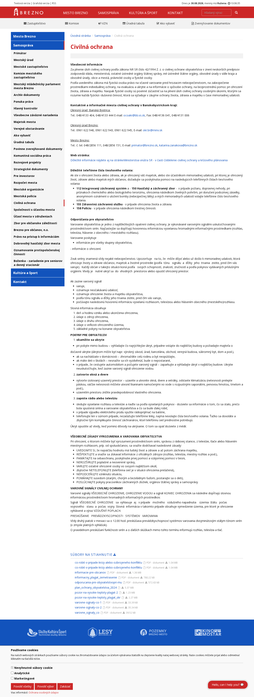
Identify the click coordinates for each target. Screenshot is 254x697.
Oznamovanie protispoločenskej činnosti (37, 252)
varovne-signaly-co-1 (88, 602)
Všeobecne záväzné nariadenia (36, 115)
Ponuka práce (23, 101)
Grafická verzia (41, 3)
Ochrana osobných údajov (44, 692)
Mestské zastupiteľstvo (31, 67)
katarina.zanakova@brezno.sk (178, 145)
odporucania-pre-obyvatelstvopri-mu (98, 582)
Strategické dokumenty (31, 169)
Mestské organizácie (29, 189)
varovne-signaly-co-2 (88, 607)
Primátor (20, 53)
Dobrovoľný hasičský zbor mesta (37, 243)
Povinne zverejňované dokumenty (38, 149)
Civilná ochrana (25, 203)
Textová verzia (22, 3)
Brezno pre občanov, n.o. (31, 230)
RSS (54, 3)
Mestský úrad (23, 60)
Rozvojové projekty (27, 162)
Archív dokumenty (27, 95)
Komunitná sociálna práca (32, 155)
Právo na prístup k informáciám (36, 236)
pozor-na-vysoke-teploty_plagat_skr (97, 597)
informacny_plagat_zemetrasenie (96, 577)
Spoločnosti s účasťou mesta (34, 209)
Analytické (22, 673)
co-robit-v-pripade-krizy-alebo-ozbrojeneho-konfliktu (108, 562)
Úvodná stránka (80, 36)
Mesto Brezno (75, 13)
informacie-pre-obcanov (90, 572)
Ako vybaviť (22, 135)
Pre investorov (24, 176)
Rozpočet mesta (25, 182)
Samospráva (108, 13)
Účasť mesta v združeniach (33, 216)
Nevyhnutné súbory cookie (33, 668)
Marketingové (24, 678)
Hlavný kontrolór (26, 108)
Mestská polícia (25, 196)
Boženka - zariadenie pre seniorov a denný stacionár (38, 263)
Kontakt (175, 13)
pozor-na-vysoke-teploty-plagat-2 (96, 592)
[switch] (12, 667)
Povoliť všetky (22, 686)
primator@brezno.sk (145, 145)
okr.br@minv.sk (152, 130)
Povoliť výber (45, 686)
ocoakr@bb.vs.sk (134, 115)
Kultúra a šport (143, 13)
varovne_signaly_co (87, 612)
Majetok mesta (25, 122)
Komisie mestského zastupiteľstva (28, 75)
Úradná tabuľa (24, 142)
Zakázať (65, 686)
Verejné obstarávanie (29, 128)
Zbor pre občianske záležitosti (35, 223)
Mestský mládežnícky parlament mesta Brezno (37, 86)
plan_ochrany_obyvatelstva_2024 (96, 587)
